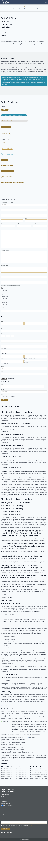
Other (3, 308)
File (1, 376)
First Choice (4, 287)
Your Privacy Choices (8, 805)
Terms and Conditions (23, 825)
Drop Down (3, 275)
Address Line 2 (4, 353)
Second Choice (5, 288)
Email (2, 371)
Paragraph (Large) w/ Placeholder (8, 229)
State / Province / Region (29, 358)
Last (25, 326)
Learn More (24, 9)
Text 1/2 (2, 218)
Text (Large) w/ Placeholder (7, 202)
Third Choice (4, 290)
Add (44, 386)
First (2, 326)
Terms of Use (4, 801)
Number (2, 280)
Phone (2, 339)
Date (2, 328)
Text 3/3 (34, 223)
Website (2, 366)
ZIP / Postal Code (4, 363)
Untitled (2, 389)
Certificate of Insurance (6, 797)
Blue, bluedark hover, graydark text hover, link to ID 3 (14, 115)
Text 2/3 (18, 223)
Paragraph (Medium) (5, 250)
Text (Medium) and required (7, 207)
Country (26, 362)
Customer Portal (5, 794)
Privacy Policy (4, 799)
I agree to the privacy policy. (8, 396)
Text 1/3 (2, 223)
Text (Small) (3, 213)
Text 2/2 (26, 218)
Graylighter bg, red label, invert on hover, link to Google (14, 120)
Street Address (4, 348)
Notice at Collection (5, 803)
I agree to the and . (17, 825)
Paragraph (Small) (4, 265)
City (2, 358)
